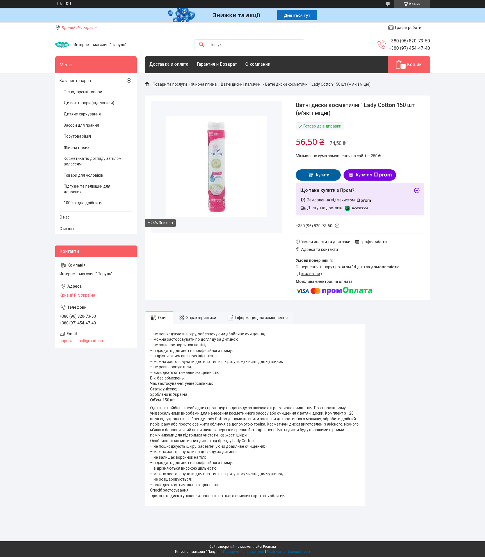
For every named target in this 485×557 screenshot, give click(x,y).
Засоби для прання (81, 125)
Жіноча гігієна (204, 84)
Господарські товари (83, 92)
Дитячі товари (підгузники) (89, 103)
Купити (322, 175)
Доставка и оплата (168, 64)
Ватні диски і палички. (241, 84)
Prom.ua (269, 547)
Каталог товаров (75, 80)
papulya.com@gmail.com (82, 340)
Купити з (364, 175)
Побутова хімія (77, 136)
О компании (257, 64)
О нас (65, 217)
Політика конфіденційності (288, 552)
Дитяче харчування (82, 114)
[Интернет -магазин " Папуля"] (62, 45)
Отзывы (67, 228)
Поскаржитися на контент (243, 552)
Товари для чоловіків (83, 175)
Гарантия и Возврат (217, 64)
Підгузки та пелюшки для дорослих (87, 189)
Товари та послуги (170, 84)
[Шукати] (201, 44)
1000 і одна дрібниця (83, 203)
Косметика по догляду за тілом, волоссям (93, 161)
